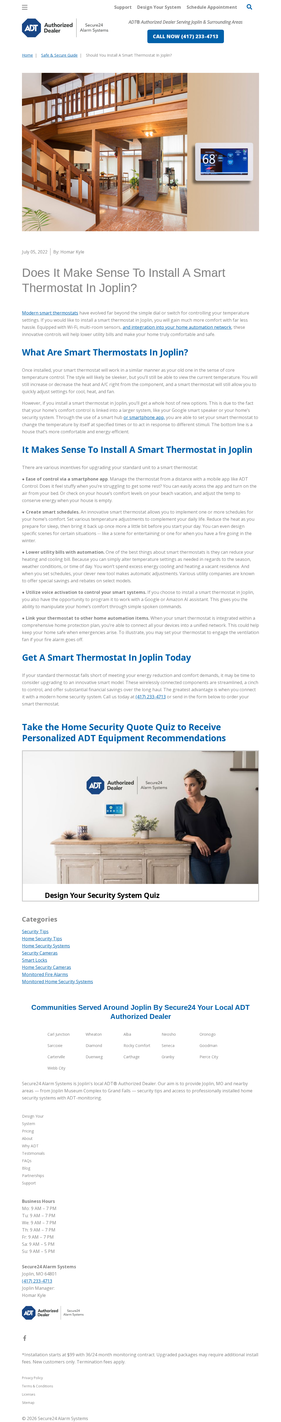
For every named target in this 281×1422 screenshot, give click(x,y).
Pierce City (208, 1056)
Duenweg (94, 1056)
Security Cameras (40, 953)
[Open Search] (249, 7)
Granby (168, 1056)
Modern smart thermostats (50, 313)
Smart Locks (34, 960)
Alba (127, 1034)
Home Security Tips (42, 939)
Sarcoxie (55, 1045)
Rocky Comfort (136, 1045)
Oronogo (207, 1034)
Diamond (94, 1045)
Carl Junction (58, 1034)
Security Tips (35, 931)
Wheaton (94, 1034)
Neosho (169, 1034)
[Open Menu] (24, 7)
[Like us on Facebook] (24, 1339)
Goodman (208, 1045)
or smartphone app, (144, 417)
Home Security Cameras (46, 967)
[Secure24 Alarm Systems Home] (65, 27)
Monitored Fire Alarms (45, 974)
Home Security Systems (46, 946)
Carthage (131, 1056)
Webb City (56, 1068)
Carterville (56, 1056)
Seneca (168, 1045)
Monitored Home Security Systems (57, 982)
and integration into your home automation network (177, 327)
